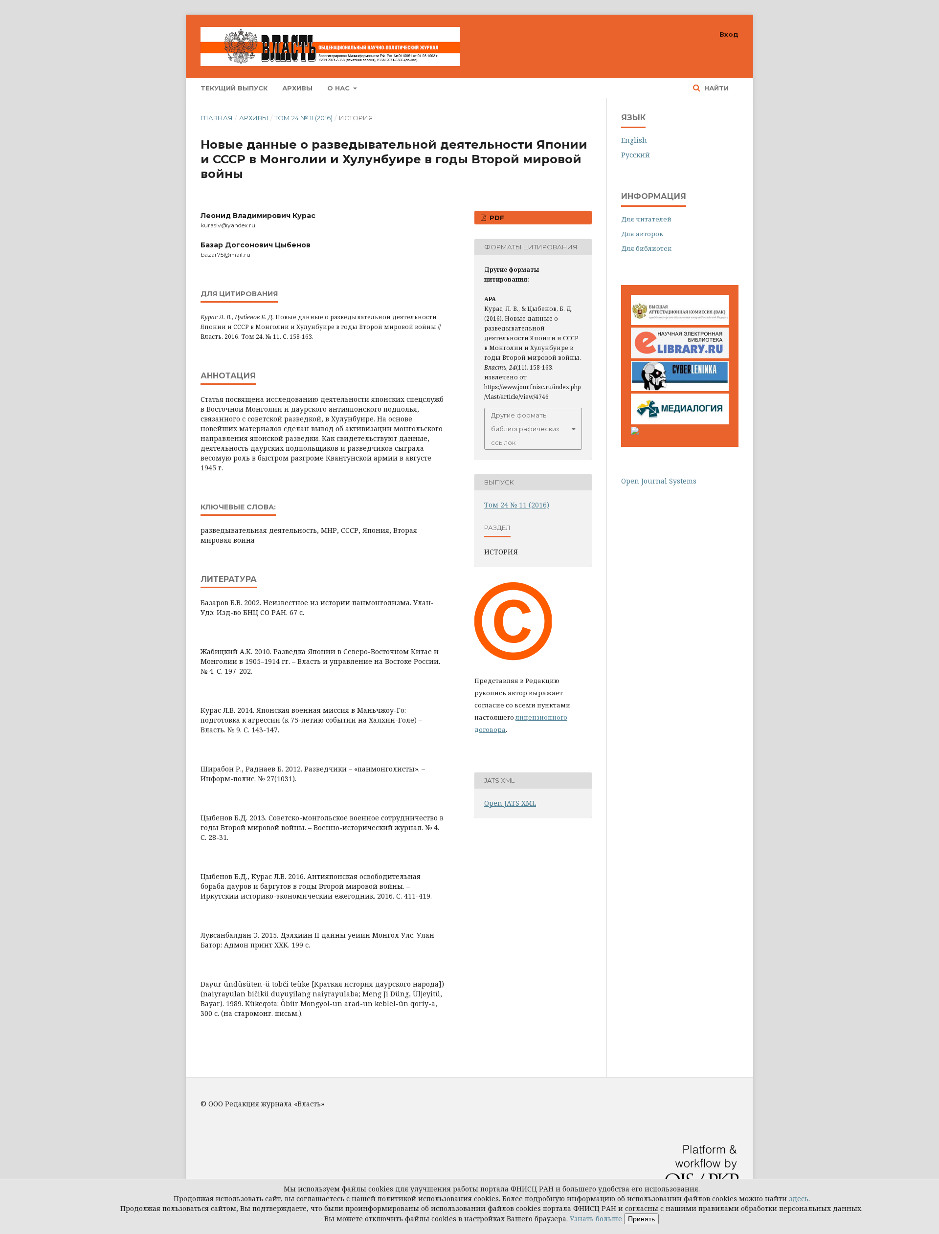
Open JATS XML (510, 803)
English (634, 140)
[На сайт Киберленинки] (680, 388)
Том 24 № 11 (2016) (303, 118)
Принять (641, 1219)
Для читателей (646, 219)
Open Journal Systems (658, 480)
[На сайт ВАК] (680, 322)
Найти (715, 88)
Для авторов (642, 233)
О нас (339, 88)
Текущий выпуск (234, 88)
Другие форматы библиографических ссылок (525, 428)
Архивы (297, 88)
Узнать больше (596, 1218)
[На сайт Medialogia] (680, 421)
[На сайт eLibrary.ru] (680, 355)
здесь (798, 1198)
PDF (496, 217)
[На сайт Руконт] (635, 432)
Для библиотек (646, 248)
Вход (728, 34)
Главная (217, 118)
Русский (635, 154)
